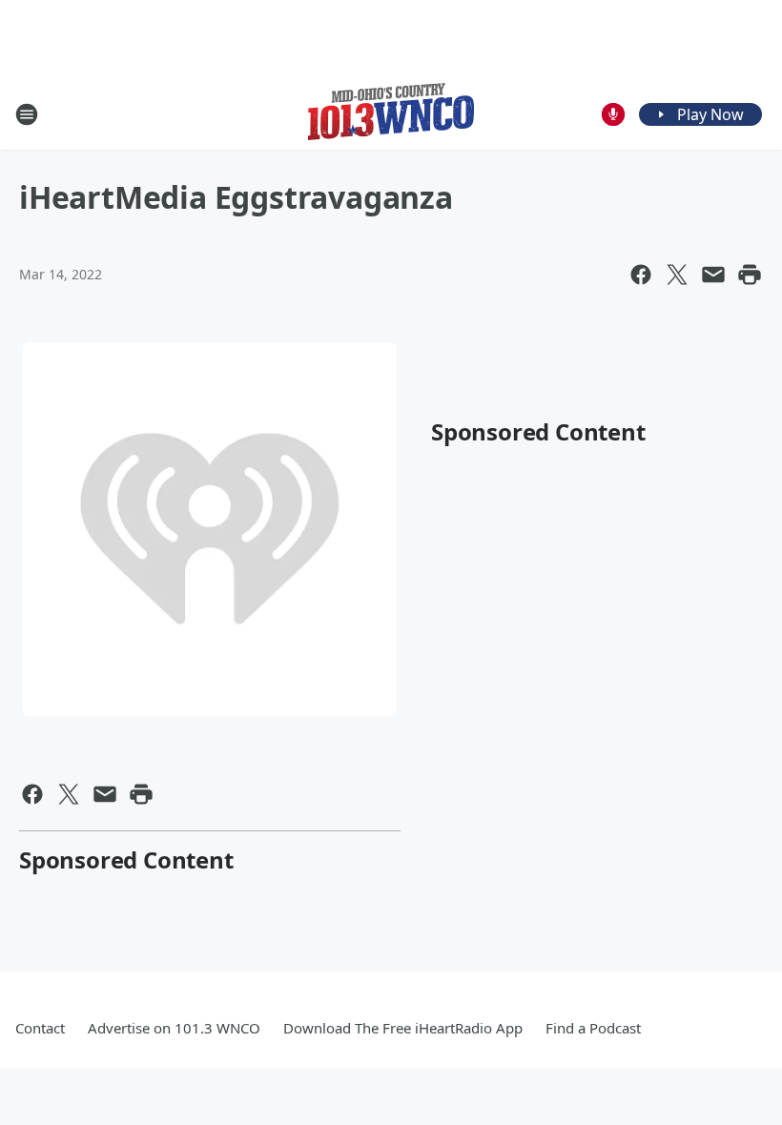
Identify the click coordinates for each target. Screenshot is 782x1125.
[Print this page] (749, 274)
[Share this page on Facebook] (641, 274)
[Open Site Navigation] (26, 114)
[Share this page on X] (677, 274)
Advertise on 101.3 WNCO (174, 1027)
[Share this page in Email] (713, 274)
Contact (40, 1027)
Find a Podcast (593, 1027)
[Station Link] (391, 114)
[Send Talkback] (613, 114)
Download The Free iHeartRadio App (403, 1027)
